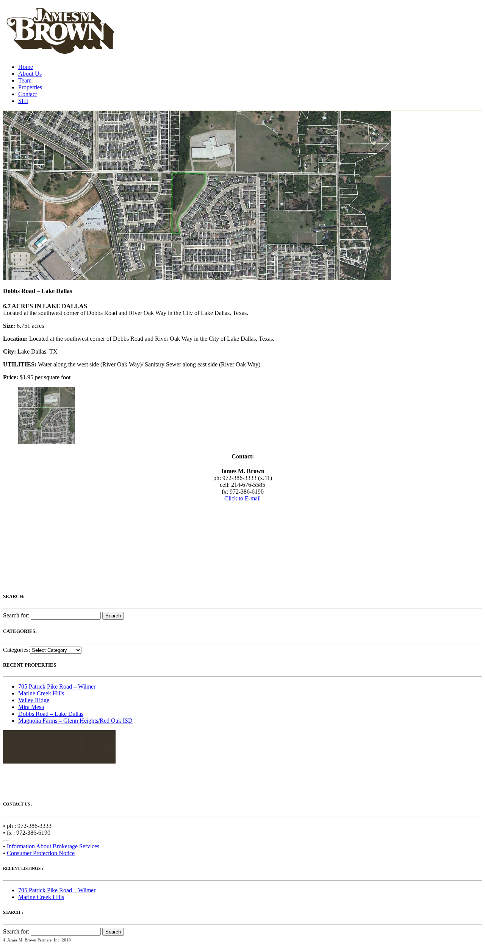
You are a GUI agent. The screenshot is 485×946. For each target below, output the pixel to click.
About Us (30, 73)
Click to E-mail (242, 498)
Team (24, 80)
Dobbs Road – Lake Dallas (50, 714)
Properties (30, 87)
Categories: (16, 650)
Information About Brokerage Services (53, 846)
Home (25, 67)
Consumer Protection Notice (41, 853)
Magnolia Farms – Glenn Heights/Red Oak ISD (75, 720)
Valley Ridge (33, 700)
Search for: (16, 615)
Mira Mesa (31, 707)
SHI (23, 101)
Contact (27, 94)
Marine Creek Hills (41, 693)
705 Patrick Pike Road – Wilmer (56, 686)
